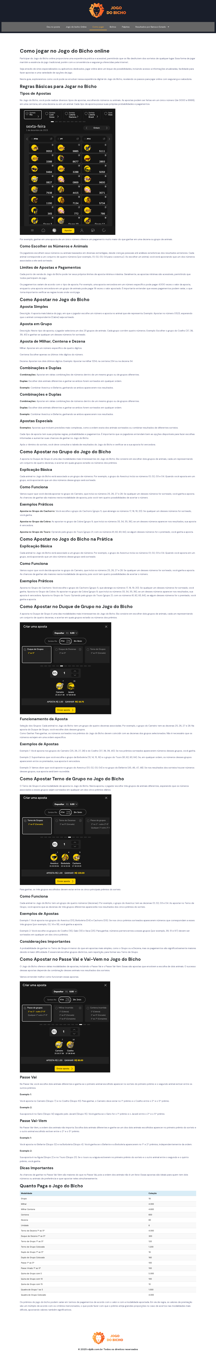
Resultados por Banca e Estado (150, 27)
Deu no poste (53, 27)
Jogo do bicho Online (76, 27)
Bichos (113, 27)
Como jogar (98, 27)
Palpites (126, 27)
